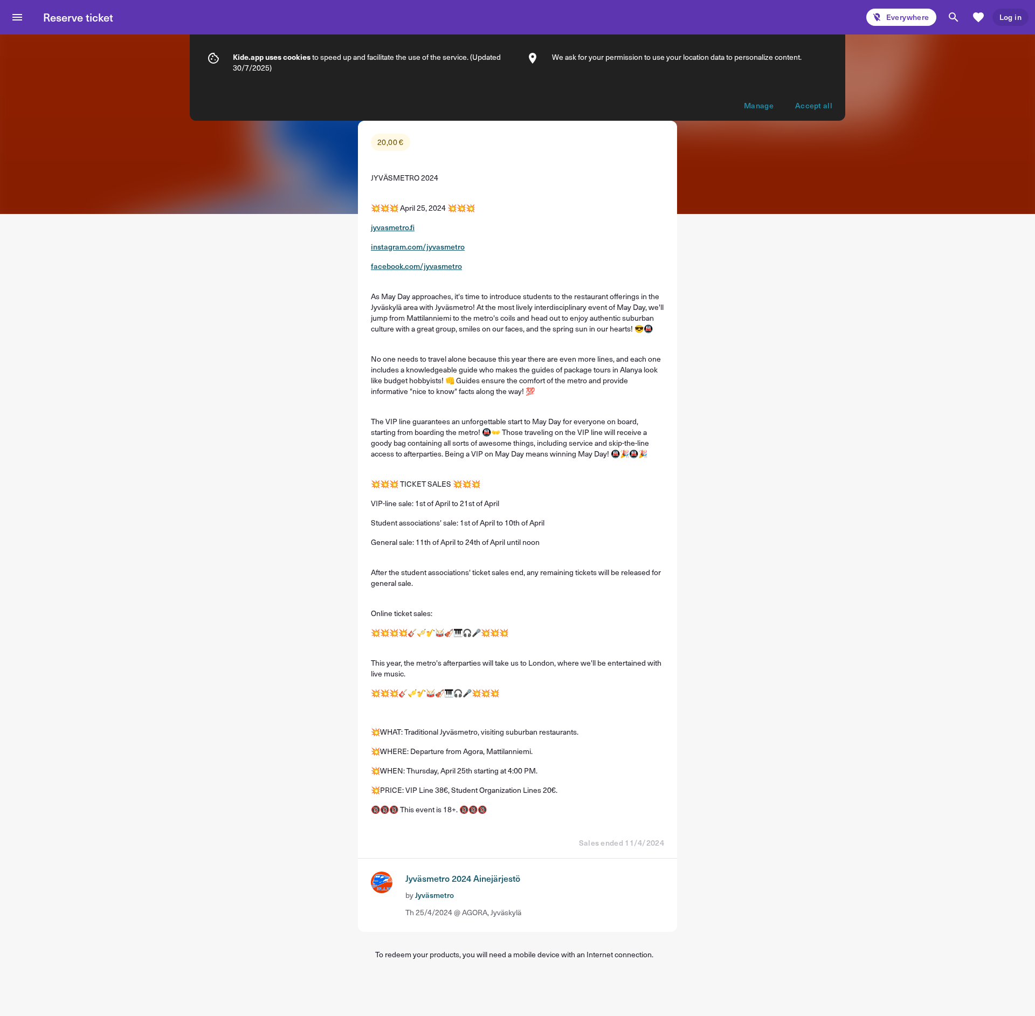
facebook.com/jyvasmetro (416, 266)
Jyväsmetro (434, 895)
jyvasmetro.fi (393, 227)
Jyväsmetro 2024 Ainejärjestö (462, 878)
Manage (759, 105)
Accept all (813, 105)
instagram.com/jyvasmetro (418, 246)
